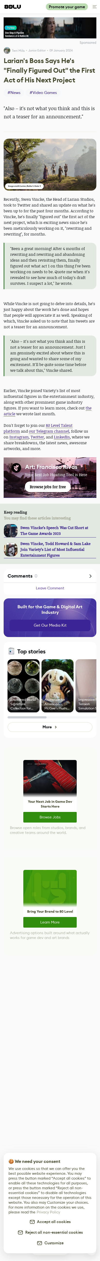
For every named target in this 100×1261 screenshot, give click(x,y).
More (46, 727)
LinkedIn (62, 437)
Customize (53, 1243)
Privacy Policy (48, 1212)
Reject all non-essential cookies (53, 1232)
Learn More (50, 922)
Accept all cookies (53, 1221)
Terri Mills (18, 50)
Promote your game (67, 6)
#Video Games (43, 92)
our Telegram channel (49, 431)
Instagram (19, 437)
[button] (50, 165)
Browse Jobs (50, 817)
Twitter (37, 437)
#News (14, 92)
